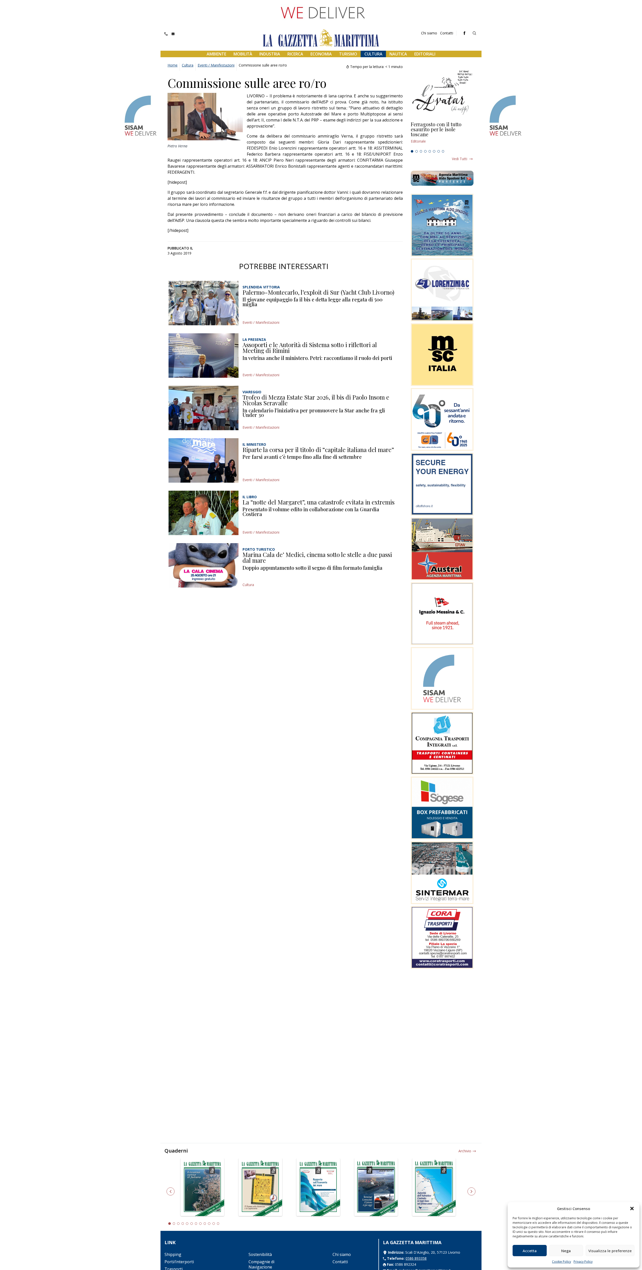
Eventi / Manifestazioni (216, 65)
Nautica (398, 54)
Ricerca (295, 54)
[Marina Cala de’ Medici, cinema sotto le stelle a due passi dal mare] (203, 565)
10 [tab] (209, 1223)
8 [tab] (443, 151)
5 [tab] (430, 151)
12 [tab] (218, 1223)
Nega (566, 1250)
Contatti (446, 33)
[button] (631, 1208)
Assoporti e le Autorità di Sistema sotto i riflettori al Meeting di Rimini (310, 348)
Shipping (173, 1254)
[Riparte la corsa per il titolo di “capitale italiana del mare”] (203, 460)
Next (471, 1191)
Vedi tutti (459, 158)
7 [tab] (438, 151)
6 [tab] (434, 151)
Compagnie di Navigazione (261, 1264)
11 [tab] (213, 1223)
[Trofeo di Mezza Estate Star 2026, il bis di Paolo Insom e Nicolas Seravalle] (203, 408)
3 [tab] (421, 151)
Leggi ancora (442, 135)
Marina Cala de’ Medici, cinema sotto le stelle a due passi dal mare (317, 557)
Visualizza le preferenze (610, 1250)
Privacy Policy (583, 1261)
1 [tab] (412, 151)
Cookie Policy (561, 1261)
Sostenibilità (260, 1254)
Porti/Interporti (179, 1261)
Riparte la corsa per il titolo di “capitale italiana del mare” (318, 450)
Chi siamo (429, 33)
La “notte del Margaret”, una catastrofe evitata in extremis (318, 502)
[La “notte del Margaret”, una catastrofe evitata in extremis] (203, 513)
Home (173, 65)
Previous (171, 1191)
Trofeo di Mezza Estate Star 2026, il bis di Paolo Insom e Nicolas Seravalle (316, 400)
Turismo (348, 54)
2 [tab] (416, 151)
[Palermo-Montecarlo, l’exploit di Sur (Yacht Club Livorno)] (203, 303)
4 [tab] (425, 151)
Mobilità (242, 54)
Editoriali (424, 54)
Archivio (464, 1151)
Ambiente (216, 54)
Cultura (373, 54)
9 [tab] (205, 1223)
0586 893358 (416, 1258)
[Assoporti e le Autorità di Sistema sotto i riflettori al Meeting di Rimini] (203, 355)
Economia (321, 54)
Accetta (530, 1250)
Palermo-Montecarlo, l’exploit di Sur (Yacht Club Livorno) (318, 292)
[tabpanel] (442, 135)
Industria (269, 54)
